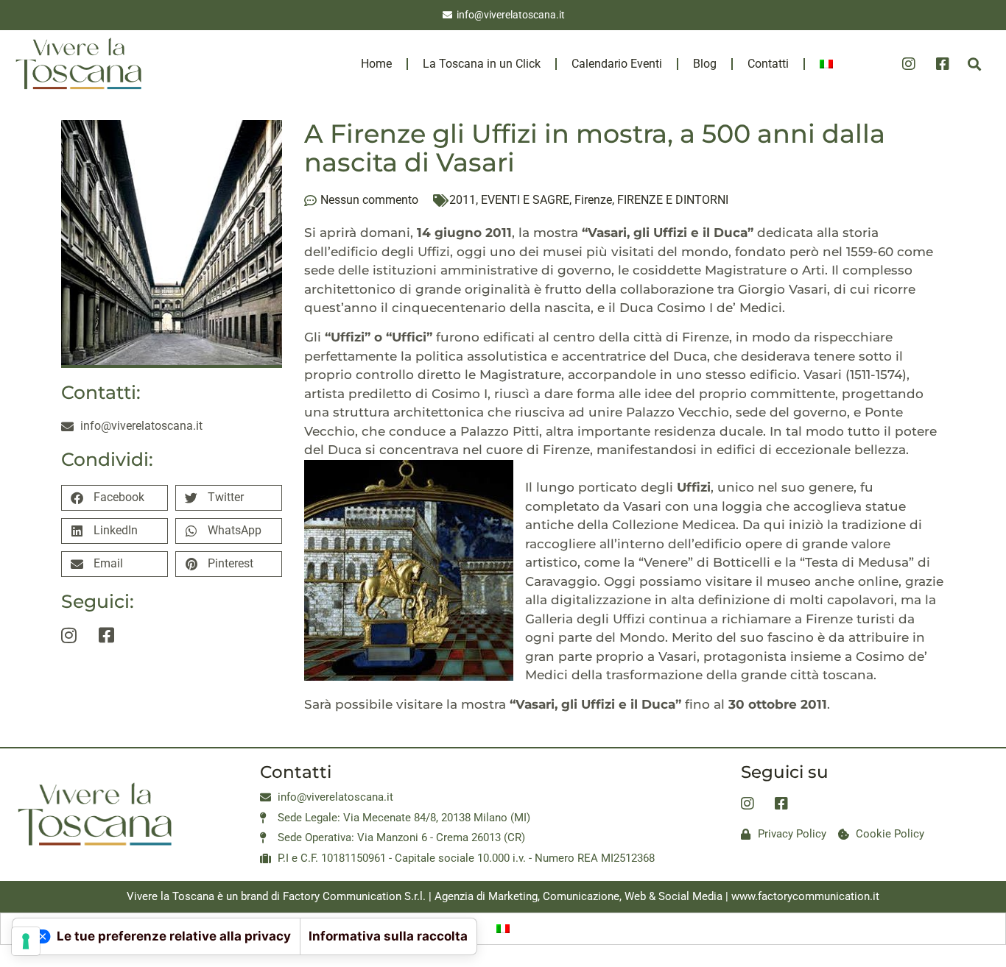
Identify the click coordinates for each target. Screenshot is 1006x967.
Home (376, 64)
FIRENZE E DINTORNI (672, 200)
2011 (462, 200)
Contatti (768, 64)
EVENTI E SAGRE (525, 200)
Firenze (593, 200)
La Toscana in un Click (482, 64)
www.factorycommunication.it (805, 896)
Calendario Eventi (616, 64)
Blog (705, 64)
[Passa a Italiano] (503, 928)
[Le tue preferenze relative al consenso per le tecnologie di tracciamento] (26, 941)
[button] (974, 64)
